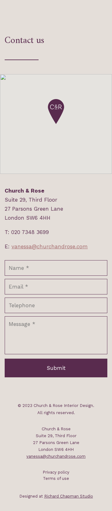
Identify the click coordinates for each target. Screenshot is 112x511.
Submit (56, 368)
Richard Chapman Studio (68, 496)
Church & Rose (42, 11)
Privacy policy (56, 472)
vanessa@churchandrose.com (50, 246)
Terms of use (56, 478)
